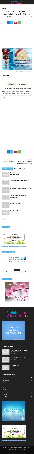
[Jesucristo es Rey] (5, 205)
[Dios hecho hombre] (5, 212)
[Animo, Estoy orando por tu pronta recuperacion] (5, 352)
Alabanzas (14, 447)
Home (3, 6)
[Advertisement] (17, 36)
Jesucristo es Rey (15, 203)
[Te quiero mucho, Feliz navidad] (5, 182)
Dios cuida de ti (15, 365)
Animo (24, 447)
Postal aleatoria (21, 449)
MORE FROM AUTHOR (19, 168)
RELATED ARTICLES (7, 168)
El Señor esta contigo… (7, 161)
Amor (8, 447)
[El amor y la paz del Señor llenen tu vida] (5, 190)
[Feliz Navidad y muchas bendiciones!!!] (5, 174)
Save (16, 22)
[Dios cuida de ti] (5, 367)
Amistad (20, 447)
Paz (15, 449)
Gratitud (11, 449)
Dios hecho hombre (16, 211)
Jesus (29, 447)
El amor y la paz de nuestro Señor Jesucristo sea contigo (24, 162)
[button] (32, 2)
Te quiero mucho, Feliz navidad (19, 180)
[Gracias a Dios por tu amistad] (5, 360)
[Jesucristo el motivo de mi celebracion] (5, 197)
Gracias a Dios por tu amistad (18, 357)
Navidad (8, 6)
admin (4, 16)
